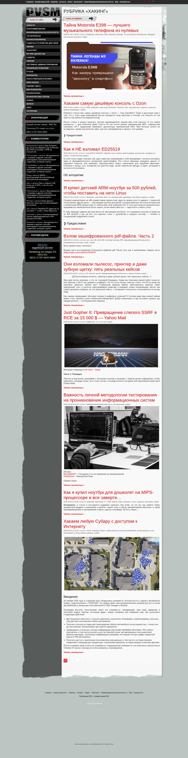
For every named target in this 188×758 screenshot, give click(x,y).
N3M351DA (69, 476)
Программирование (35, 29)
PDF (121, 240)
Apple (69, 2)
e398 (106, 34)
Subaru (102, 531)
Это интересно (33, 36)
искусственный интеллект (39, 79)
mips (120, 502)
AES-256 (100, 240)
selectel (92, 273)
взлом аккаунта (143, 531)
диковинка (127, 197)
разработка (32, 75)
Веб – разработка (122, 2)
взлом (98, 273)
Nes (126, 107)
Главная (29, 2)
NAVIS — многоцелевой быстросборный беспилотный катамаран (40, 177)
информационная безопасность (42, 32)
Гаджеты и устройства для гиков (42, 43)
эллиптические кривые (79, 156)
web (104, 322)
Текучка (30, 47)
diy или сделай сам (35, 54)
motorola (111, 34)
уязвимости (150, 153)
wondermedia (116, 197)
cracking (108, 240)
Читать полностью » (74, 96)
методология (118, 404)
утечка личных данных (83, 533)
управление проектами (37, 68)
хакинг (84, 37)
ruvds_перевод (93, 531)
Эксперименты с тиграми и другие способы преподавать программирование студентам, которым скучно (42, 158)
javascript (31, 50)
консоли (152, 107)
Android (54, 2)
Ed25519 (99, 153)
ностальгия (68, 37)
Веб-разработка (34, 90)
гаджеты (30, 57)
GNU (109, 502)
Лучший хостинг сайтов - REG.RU (41, 125)
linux (28, 107)
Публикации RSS (85, 696)
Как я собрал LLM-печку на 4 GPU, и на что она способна (41, 185)
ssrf (100, 322)
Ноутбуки (136, 197)
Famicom (120, 107)
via (109, 197)
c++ (105, 502)
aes (88, 240)
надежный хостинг (42, 246)
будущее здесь (33, 86)
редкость (144, 197)
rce (97, 322)
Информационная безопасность (99, 2)
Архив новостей (42, 2)
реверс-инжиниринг (72, 110)
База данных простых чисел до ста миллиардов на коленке (42, 203)
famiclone (112, 107)
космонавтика (33, 93)
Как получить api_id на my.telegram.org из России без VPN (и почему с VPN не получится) (42, 149)
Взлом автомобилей (127, 531)
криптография (128, 153)
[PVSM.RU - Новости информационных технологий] (43, 13)
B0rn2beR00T (70, 474)
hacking (116, 240)
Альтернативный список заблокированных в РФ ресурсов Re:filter (42, 216)
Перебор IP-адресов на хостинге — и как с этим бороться (42, 210)
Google (62, 2)
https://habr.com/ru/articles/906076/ (80, 252)
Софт (86, 243)
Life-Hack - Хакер (92, 369)
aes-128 (93, 240)
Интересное (142, 34)
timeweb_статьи (122, 34)
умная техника (135, 273)
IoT (87, 273)
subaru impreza (112, 531)
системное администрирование (42, 65)
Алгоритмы (31, 111)
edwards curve (109, 153)
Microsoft (78, 2)
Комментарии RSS (101, 696)
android (30, 61)
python (29, 72)
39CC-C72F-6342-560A (36, 132)
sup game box (134, 107)
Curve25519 (90, 153)
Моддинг (151, 34)
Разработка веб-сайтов (37, 97)
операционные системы (73, 243)
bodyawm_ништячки (95, 34)
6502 (88, 107)
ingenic (115, 502)
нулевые (77, 37)
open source (32, 82)
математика (140, 153)
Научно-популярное (36, 40)
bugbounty (91, 322)
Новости (30, 25)
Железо (30, 104)
